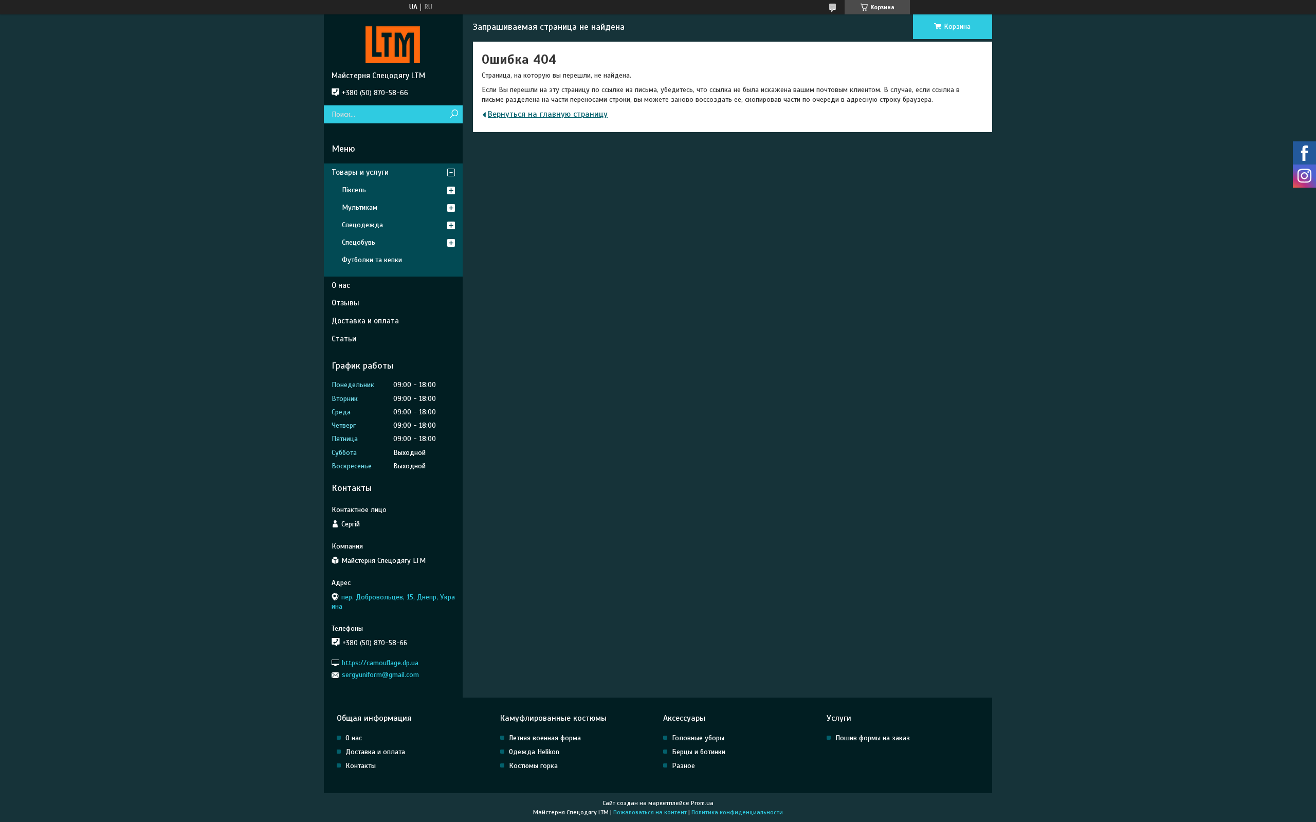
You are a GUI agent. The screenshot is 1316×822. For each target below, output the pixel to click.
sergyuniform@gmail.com (380, 674)
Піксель (354, 190)
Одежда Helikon (534, 751)
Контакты (360, 765)
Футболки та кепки (372, 259)
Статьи (344, 338)
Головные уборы (698, 738)
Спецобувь (358, 242)
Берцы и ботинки (698, 751)
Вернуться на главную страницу (548, 114)
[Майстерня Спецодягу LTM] (393, 42)
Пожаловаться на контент (650, 812)
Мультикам (359, 207)
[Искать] (454, 114)
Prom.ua (702, 803)
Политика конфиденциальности (737, 812)
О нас (341, 285)
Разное (683, 765)
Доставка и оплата (365, 320)
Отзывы (345, 302)
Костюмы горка (533, 765)
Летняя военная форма (545, 738)
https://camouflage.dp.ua (380, 663)
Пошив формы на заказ (872, 738)
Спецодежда (362, 225)
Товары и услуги (360, 172)
